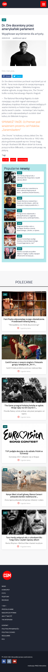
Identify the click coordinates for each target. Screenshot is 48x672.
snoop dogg (22, 159)
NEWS (4, 586)
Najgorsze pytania (9, 612)
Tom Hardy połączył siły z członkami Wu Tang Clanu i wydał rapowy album (28, 177)
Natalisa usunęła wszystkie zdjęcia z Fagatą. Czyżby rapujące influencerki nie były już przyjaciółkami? (28, 254)
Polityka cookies (8, 632)
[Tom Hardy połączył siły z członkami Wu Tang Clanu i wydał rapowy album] (10, 172)
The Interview (7, 619)
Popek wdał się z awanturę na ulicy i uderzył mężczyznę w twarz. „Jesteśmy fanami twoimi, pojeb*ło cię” (28, 191)
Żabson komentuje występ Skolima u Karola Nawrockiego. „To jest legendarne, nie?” (27, 241)
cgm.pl (24, 38)
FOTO (4, 593)
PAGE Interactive (40, 665)
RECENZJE (5, 600)
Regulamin (6, 635)
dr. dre (5, 159)
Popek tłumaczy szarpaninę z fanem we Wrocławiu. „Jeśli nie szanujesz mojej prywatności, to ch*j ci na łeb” (28, 204)
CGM (5, 294)
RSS (3, 639)
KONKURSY (6, 589)
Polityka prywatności (10, 628)
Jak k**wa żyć (7, 616)
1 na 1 (4, 605)
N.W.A (13, 159)
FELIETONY (5, 596)
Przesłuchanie (7, 609)
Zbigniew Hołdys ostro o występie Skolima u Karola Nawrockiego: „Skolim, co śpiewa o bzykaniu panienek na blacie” (28, 229)
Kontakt (5, 625)
